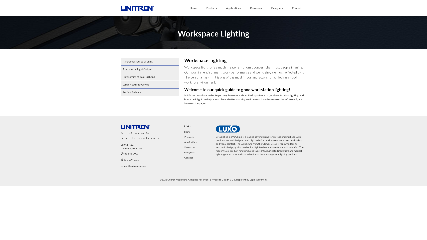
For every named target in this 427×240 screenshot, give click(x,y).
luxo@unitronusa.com (135, 165)
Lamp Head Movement (136, 84)
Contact (296, 8)
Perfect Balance (132, 92)
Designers (277, 8)
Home (193, 8)
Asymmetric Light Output (137, 69)
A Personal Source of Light (138, 61)
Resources (256, 8)
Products (211, 8)
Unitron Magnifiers (177, 179)
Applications (233, 8)
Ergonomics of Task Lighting (139, 76)
